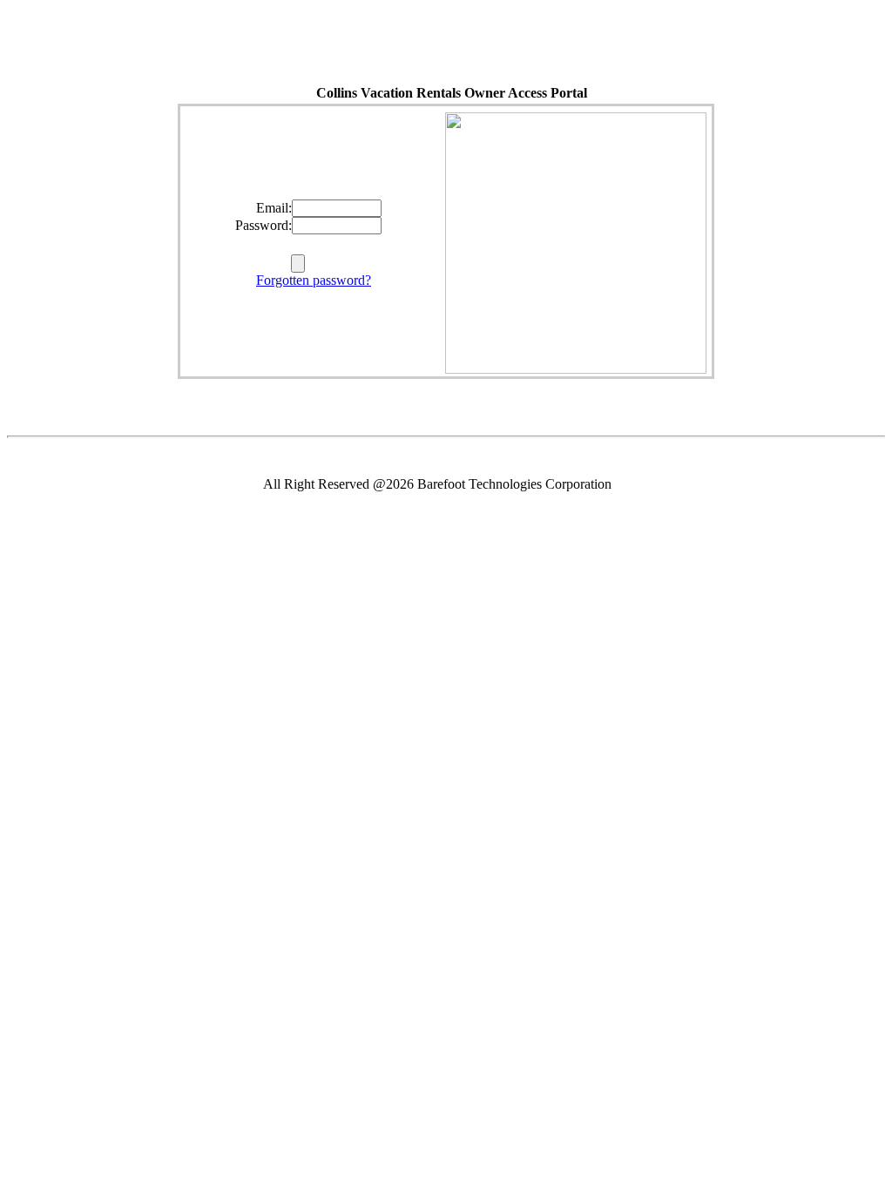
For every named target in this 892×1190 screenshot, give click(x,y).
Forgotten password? (313, 280)
